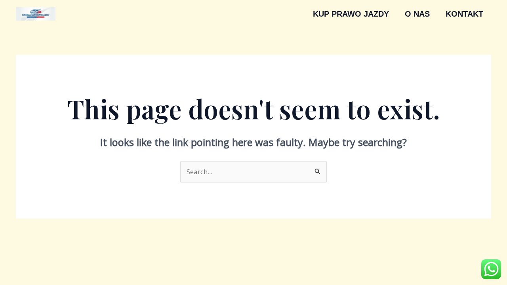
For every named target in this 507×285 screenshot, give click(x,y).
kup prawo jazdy (351, 14)
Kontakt (464, 14)
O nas (417, 14)
